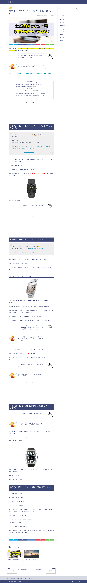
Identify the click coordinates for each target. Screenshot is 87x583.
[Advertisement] (31, 112)
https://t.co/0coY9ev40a (44, 146)
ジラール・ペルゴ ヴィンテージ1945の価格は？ (30, 90)
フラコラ (64, 42)
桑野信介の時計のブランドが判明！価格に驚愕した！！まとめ (30, 95)
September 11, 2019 (31, 252)
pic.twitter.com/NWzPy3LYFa (28, 148)
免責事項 (19, 581)
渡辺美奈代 (65, 31)
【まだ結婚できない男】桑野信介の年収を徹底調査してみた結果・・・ (34, 73)
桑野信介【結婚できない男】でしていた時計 (26, 86)
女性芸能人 (63, 25)
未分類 (11, 8)
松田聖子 (64, 29)
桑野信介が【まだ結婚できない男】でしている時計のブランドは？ (31, 84)
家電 (62, 34)
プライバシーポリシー (12, 581)
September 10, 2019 (29, 152)
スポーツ (63, 22)
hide (35, 81)
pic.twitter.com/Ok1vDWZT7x (36, 248)
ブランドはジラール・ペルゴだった (27, 88)
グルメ (62, 19)
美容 (62, 40)
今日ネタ (10, 2)
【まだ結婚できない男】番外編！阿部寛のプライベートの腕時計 (30, 93)
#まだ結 (19, 148)
